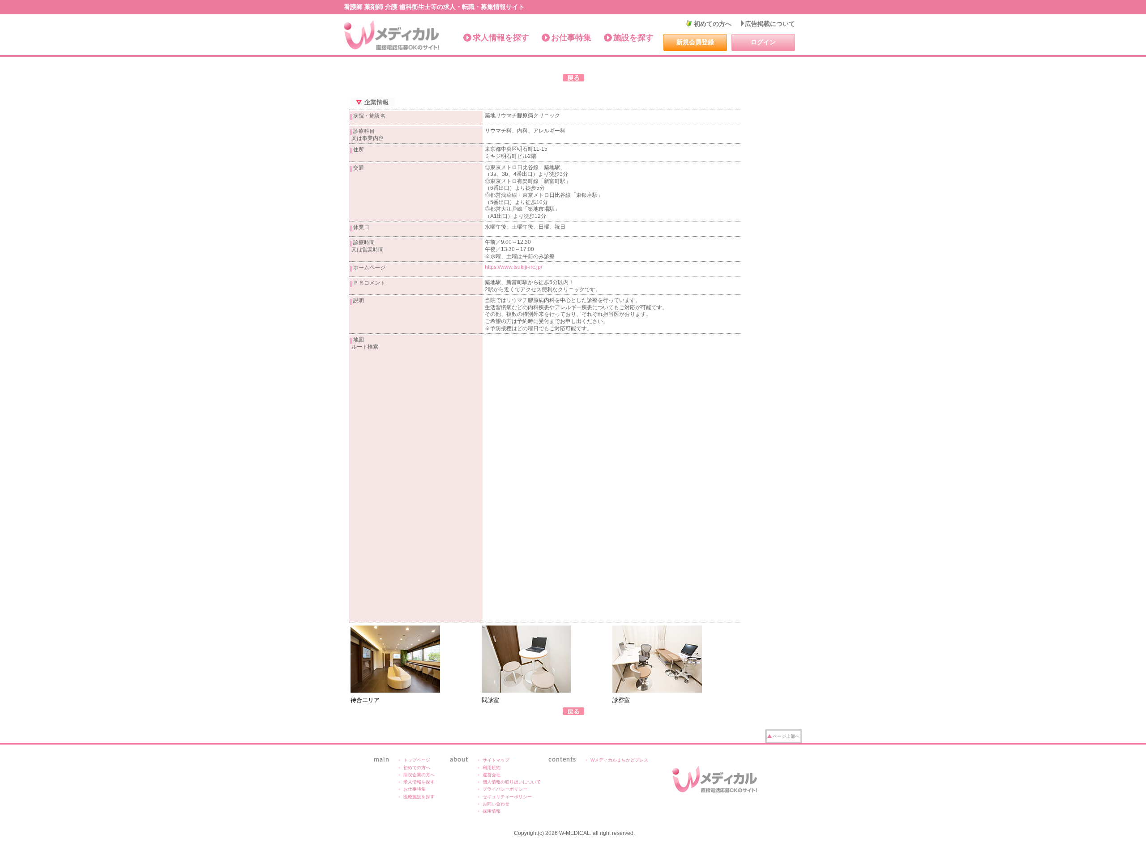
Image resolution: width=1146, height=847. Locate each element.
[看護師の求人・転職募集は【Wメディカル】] (392, 35)
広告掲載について (770, 23)
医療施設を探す (419, 796)
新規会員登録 (695, 42)
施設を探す (633, 37)
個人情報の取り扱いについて (512, 781)
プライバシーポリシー (505, 789)
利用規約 (491, 767)
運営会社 (491, 774)
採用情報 (491, 811)
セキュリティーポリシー (507, 796)
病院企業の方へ (419, 774)
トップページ (416, 760)
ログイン (763, 42)
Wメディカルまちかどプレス (619, 760)
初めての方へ (712, 23)
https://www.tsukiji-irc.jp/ (513, 267)
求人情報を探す (501, 37)
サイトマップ (496, 760)
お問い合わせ (496, 803)
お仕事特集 (571, 37)
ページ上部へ (786, 736)
